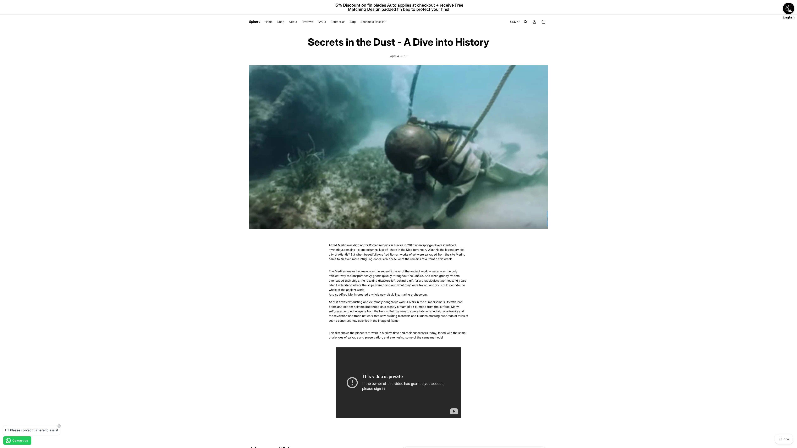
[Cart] (543, 21)
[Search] (525, 21)
